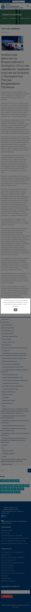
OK (15, 309)
